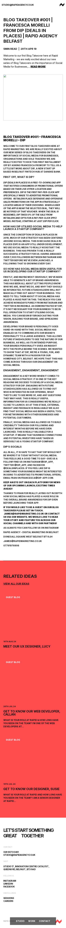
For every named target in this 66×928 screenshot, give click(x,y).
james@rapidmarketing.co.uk (23, 513)
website (22, 517)
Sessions (8, 898)
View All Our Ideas (16, 583)
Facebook (9, 886)
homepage (9, 358)
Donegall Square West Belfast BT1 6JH (27, 536)
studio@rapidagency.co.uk (18, 5)
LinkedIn (8, 883)
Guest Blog (13, 597)
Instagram (51, 527)
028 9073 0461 (11, 852)
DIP (33, 168)
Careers (8, 901)
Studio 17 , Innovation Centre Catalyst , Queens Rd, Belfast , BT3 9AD (26, 868)
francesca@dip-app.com (37, 478)
